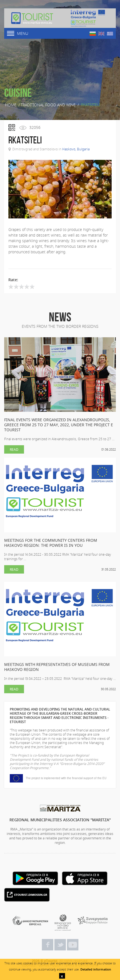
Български (93, 34)
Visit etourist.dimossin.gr (27, 895)
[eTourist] (32, 18)
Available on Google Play (35, 878)
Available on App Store (84, 878)
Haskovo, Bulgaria (76, 149)
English (101, 34)
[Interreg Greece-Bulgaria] (88, 18)
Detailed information (95, 969)
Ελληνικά (110, 34)
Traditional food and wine (48, 105)
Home (10, 105)
